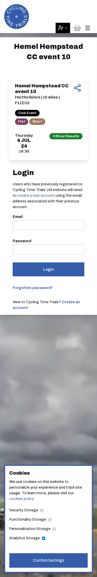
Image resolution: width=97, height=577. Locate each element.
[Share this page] (77, 88)
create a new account (36, 195)
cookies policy (21, 499)
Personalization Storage (29, 529)
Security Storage (23, 510)
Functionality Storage (27, 519)
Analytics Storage (24, 538)
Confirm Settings (48, 560)
